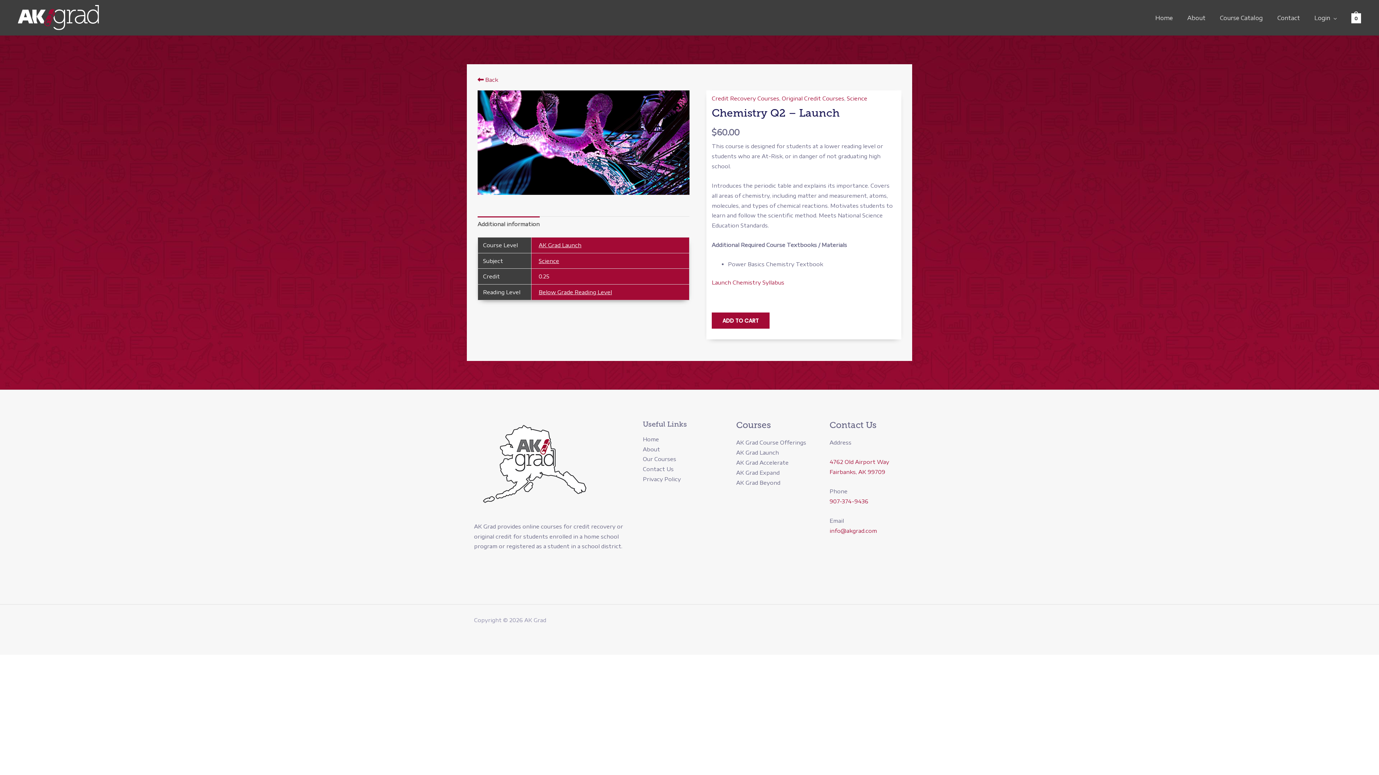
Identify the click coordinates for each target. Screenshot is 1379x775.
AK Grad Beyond (758, 482)
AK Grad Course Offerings (771, 442)
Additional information (509, 224)
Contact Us (658, 469)
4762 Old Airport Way (859, 462)
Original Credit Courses (813, 98)
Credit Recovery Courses (745, 98)
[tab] (509, 224)
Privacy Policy (662, 479)
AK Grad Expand (758, 472)
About (1196, 18)
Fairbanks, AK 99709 (857, 472)
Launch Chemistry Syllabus (748, 282)
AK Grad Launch (560, 245)
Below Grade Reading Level (575, 292)
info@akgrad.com (853, 530)
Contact (1288, 18)
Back (491, 79)
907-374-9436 (849, 501)
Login (1322, 18)
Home (1164, 18)
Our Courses (659, 459)
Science (549, 261)
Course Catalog (1241, 18)
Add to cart (741, 320)
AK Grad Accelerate (762, 462)
